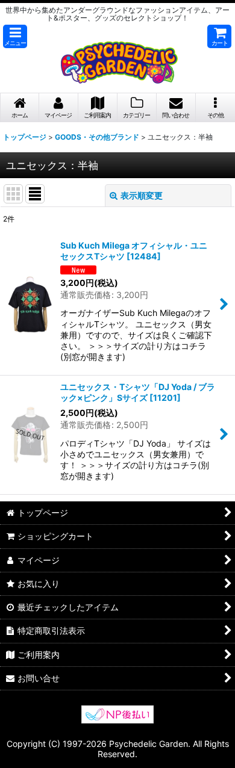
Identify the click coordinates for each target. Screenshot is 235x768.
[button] (15, 36)
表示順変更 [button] (142, 195)
